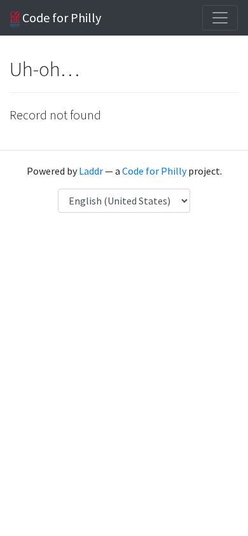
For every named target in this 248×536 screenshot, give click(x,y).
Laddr (91, 170)
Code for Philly (60, 17)
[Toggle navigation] (220, 17)
